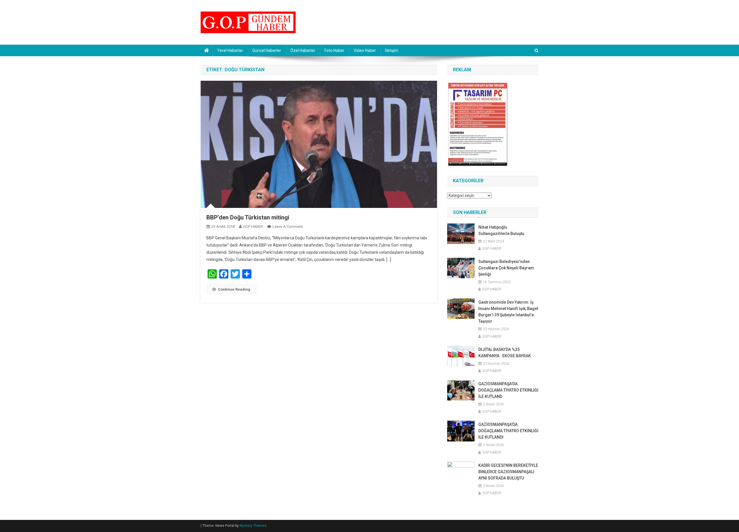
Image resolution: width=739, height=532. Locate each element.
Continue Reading (234, 289)
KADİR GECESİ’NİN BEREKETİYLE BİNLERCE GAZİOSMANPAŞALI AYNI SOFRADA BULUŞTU (508, 471)
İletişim (391, 50)
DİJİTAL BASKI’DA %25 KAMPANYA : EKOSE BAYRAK (504, 352)
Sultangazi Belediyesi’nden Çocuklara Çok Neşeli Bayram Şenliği (506, 268)
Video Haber (365, 50)
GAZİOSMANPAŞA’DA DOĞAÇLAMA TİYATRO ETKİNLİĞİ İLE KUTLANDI (508, 430)
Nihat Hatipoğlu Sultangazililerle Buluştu (501, 230)
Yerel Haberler (230, 50)
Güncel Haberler (266, 50)
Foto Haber (334, 50)
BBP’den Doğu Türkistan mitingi (247, 217)
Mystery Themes (253, 526)
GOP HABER (253, 226)
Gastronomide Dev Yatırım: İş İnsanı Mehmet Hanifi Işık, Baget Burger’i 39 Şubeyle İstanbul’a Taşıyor (508, 312)
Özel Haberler (302, 50)
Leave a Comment (288, 226)
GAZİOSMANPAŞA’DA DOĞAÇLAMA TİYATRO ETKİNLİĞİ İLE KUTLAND (508, 390)
